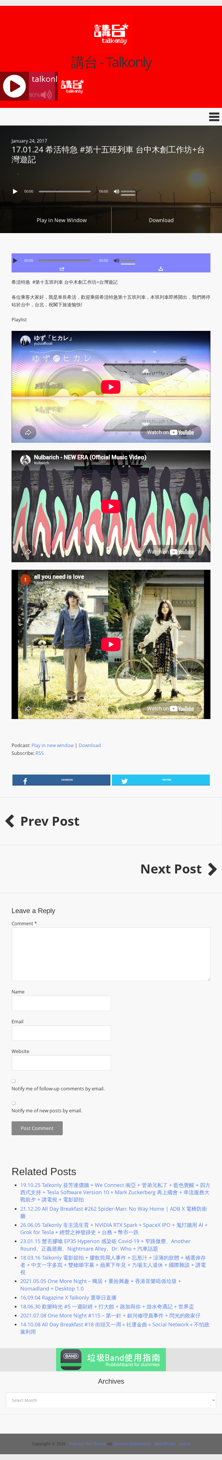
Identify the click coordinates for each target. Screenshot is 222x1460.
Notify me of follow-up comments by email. (58, 1088)
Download (161, 220)
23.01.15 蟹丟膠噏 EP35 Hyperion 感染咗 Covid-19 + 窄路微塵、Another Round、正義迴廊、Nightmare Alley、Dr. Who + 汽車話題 (105, 1245)
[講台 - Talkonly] (111, 51)
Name (18, 992)
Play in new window (53, 745)
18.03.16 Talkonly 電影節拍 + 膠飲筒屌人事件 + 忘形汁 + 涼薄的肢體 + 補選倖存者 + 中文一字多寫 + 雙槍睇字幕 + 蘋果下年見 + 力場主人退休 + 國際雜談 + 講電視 (113, 1264)
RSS (40, 753)
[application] (111, 190)
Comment (24, 923)
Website (20, 1051)
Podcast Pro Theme (87, 1443)
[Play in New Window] (62, 268)
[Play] (16, 191)
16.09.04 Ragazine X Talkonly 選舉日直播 (68, 1297)
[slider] (129, 191)
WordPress (165, 1443)
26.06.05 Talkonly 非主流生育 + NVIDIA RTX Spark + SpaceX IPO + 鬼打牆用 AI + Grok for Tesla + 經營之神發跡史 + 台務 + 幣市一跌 (114, 1228)
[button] (111, 117)
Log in (184, 1443)
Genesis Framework (132, 1443)
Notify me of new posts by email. (47, 1110)
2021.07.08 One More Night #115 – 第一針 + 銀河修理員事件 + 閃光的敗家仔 (110, 1315)
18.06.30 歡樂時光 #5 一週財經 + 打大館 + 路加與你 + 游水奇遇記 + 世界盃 (107, 1306)
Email (17, 1021)
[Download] (160, 268)
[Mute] (116, 191)
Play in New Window (62, 220)
